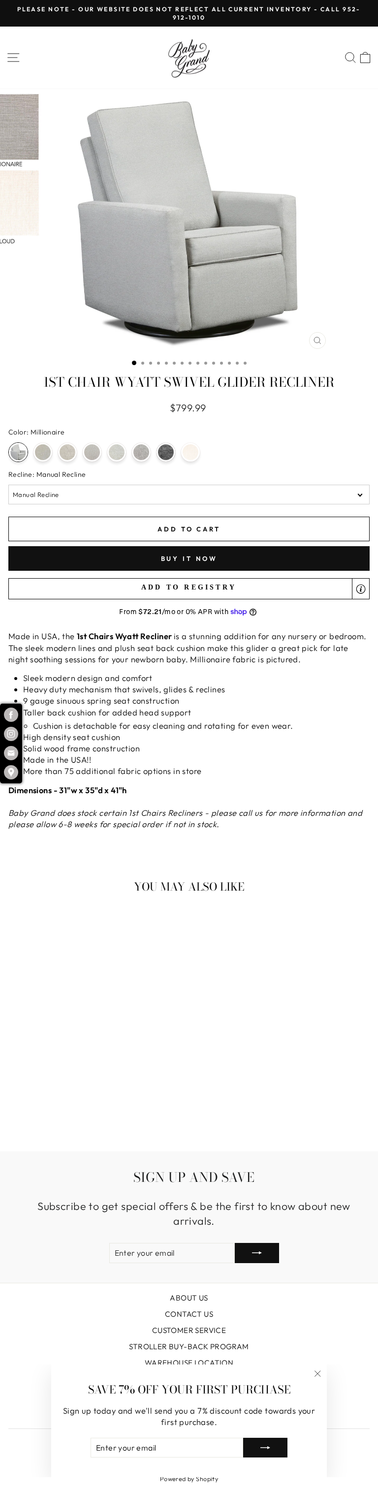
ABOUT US (189, 1297)
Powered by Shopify (189, 1479)
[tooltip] (361, 589)
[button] (189, 588)
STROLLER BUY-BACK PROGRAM (189, 1346)
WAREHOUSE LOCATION (189, 1362)
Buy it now (189, 558)
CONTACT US (189, 1314)
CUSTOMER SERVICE (189, 1330)
